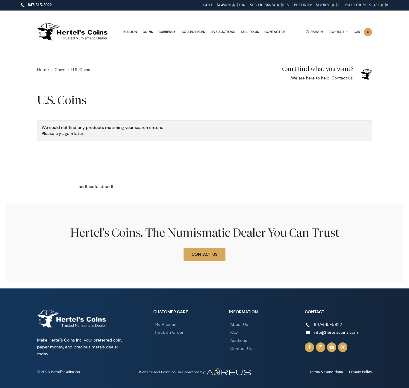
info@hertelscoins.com (336, 332)
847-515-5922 (40, 5)
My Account (166, 324)
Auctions (238, 340)
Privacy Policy (360, 371)
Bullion (130, 32)
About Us (239, 324)
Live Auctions (222, 32)
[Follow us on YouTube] (332, 347)
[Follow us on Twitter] (343, 347)
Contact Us (275, 32)
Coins (148, 32)
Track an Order (169, 332)
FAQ (234, 332)
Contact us (342, 78)
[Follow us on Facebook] (309, 347)
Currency (167, 32)
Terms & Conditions (326, 371)
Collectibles (193, 32)
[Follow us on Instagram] (320, 347)
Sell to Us (250, 32)
